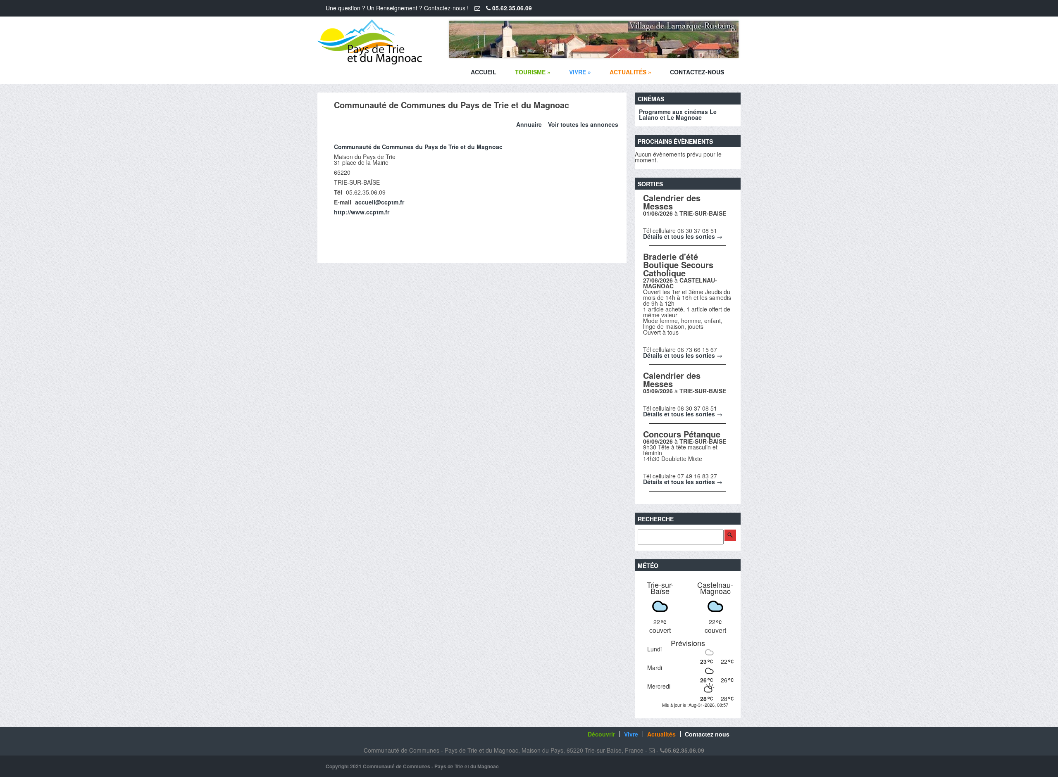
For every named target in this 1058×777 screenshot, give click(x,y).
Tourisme (532, 72)
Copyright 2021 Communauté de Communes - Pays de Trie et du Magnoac (412, 766)
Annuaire (529, 124)
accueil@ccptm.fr (379, 202)
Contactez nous (707, 734)
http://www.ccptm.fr (361, 212)
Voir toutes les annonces (583, 124)
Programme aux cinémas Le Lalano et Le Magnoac (678, 114)
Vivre (580, 72)
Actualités (630, 72)
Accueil (483, 72)
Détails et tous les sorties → (682, 236)
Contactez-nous (697, 72)
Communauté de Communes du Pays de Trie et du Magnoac (418, 147)
